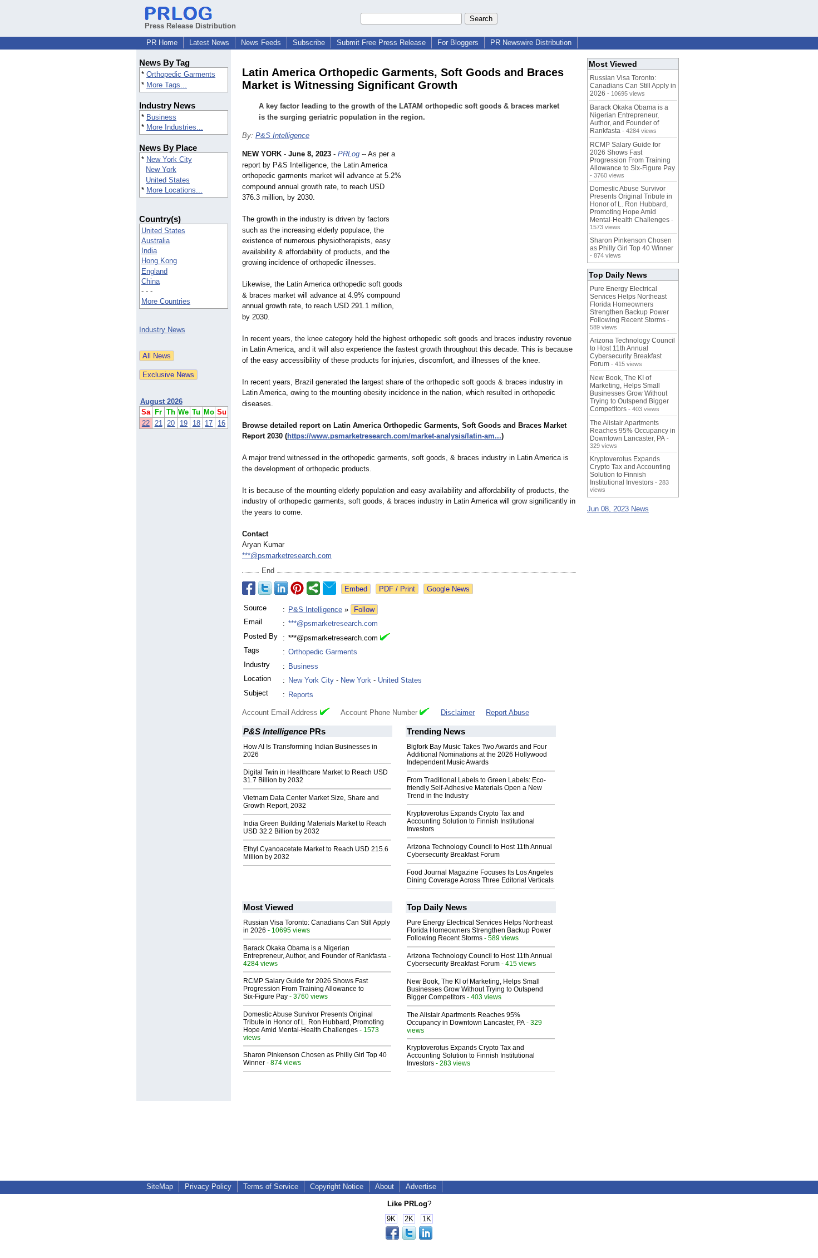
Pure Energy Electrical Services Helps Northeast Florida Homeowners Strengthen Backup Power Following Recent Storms (480, 930)
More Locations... (174, 190)
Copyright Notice (336, 1186)
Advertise (421, 1186)
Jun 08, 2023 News (618, 509)
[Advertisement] (492, 230)
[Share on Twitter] (265, 588)
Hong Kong (159, 260)
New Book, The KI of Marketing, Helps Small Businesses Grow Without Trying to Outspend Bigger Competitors (475, 989)
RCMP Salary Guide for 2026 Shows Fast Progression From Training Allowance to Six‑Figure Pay (305, 988)
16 (221, 423)
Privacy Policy (208, 1186)
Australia (155, 240)
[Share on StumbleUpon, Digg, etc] (313, 588)
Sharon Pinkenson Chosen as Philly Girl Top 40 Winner (631, 244)
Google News (448, 589)
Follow (364, 609)
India (149, 250)
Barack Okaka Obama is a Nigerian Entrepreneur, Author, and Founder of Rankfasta (315, 952)
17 (209, 423)
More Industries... (174, 127)
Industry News (162, 329)
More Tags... (166, 85)
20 (171, 423)
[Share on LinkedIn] (281, 588)
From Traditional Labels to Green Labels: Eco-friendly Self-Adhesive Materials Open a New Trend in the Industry (476, 788)
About (384, 1186)
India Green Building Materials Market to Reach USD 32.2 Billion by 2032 (314, 827)
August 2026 (161, 401)
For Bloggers (458, 42)
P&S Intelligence (282, 135)
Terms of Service (270, 1186)
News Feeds (261, 42)
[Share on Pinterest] (297, 588)
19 (184, 423)
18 (196, 423)
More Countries (165, 301)
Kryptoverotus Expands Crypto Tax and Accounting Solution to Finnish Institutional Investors (471, 821)
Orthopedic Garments (180, 74)
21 (158, 423)
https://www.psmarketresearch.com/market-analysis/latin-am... (394, 436)
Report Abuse (507, 712)
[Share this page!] (409, 1237)
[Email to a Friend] (329, 588)
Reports (300, 694)
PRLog (348, 154)
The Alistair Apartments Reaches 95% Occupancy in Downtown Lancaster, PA (466, 1019)
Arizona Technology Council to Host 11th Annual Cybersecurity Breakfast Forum (479, 851)
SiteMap (159, 1186)
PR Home (162, 42)
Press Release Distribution (190, 26)
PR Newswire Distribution (530, 42)
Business (161, 117)
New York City (169, 159)
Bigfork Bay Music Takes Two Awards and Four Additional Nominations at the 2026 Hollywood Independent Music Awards (477, 754)
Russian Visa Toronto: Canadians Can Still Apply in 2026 (633, 85)
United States (168, 180)
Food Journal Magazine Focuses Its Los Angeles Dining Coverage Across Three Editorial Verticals (480, 876)
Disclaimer (458, 712)
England (154, 271)
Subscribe (309, 42)
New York (161, 169)
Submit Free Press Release (381, 42)
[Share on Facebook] (248, 588)
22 (146, 423)
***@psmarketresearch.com (287, 555)
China (150, 281)
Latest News (209, 42)
